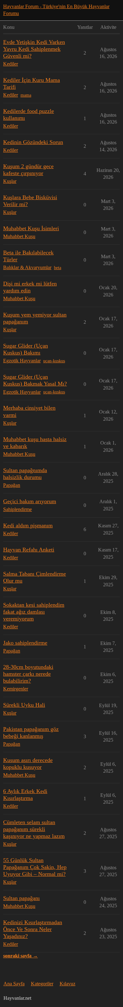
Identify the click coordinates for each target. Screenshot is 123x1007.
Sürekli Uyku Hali (24, 705)
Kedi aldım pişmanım (28, 525)
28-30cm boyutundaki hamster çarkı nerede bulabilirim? (28, 674)
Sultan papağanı (21, 898)
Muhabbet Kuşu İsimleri (31, 228)
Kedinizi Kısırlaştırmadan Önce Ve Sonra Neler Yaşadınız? (32, 929)
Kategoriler (42, 983)
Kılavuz (67, 983)
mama (25, 95)
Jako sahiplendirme (25, 643)
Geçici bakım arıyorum (29, 501)
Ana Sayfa (14, 983)
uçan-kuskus (54, 361)
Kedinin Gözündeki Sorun (33, 142)
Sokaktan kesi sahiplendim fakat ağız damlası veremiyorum (33, 612)
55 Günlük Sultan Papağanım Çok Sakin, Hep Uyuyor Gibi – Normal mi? (35, 867)
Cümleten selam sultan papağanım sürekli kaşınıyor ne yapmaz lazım (34, 829)
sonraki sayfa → (20, 955)
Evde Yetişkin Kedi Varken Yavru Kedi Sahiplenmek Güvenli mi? (34, 49)
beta (57, 267)
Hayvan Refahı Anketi (28, 549)
